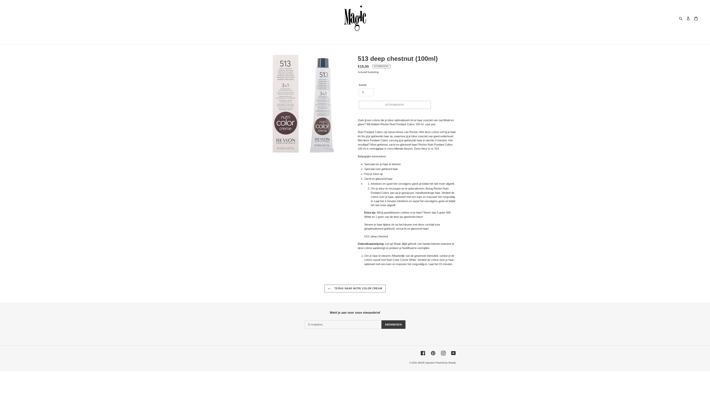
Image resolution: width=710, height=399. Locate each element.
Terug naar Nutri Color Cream (357, 288)
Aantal (362, 84)
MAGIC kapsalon (426, 363)
